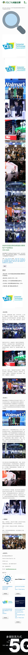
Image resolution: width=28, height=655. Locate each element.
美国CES (21, 261)
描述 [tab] (5, 266)
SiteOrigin (13, 652)
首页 (3, 7)
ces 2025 (21, 258)
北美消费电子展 (7, 260)
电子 (16, 261)
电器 (14, 261)
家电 (16, 260)
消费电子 (10, 261)
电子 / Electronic (8, 7)
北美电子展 (13, 260)
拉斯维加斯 (6, 261)
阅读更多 (5, 593)
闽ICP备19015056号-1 (14, 649)
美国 (18, 261)
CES (18, 258)
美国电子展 (10, 262)
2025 (16, 258)
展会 (19, 260)
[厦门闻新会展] (11, 2)
